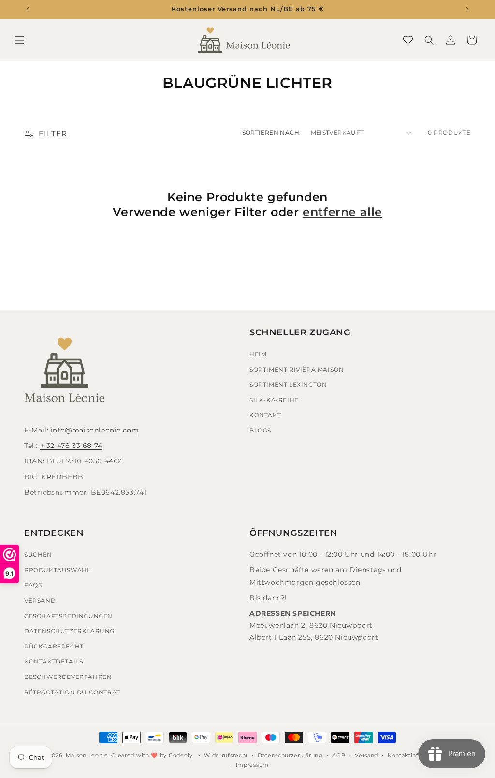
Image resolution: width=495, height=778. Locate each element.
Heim (257, 354)
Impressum (252, 765)
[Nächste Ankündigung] (467, 9)
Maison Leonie (87, 755)
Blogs (260, 430)
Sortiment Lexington (288, 384)
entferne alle (342, 212)
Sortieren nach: (271, 132)
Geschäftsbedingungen (68, 616)
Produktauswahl (57, 570)
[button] (19, 40)
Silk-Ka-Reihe (274, 399)
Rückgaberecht (54, 646)
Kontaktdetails (53, 661)
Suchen (38, 554)
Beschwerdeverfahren (68, 676)
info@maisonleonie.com (95, 430)
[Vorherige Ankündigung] (27, 9)
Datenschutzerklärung (69, 630)
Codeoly (181, 755)
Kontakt (265, 414)
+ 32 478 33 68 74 (71, 445)
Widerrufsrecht (226, 755)
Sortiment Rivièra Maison (296, 369)
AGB (338, 755)
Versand (40, 600)
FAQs (33, 585)
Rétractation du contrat (72, 692)
